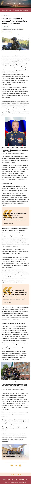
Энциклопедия (7, 10)
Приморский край (6, 31)
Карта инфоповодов (21, 10)
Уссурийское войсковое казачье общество (12, 29)
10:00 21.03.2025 (5, 15)
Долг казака (5, 26)
